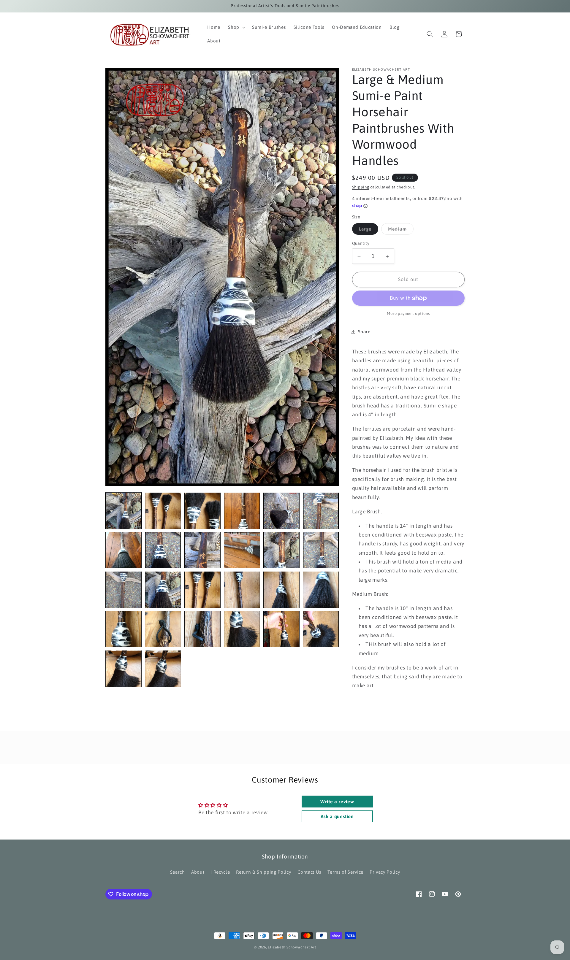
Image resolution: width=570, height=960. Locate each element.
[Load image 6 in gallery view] (321, 511)
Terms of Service (345, 872)
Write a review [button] (337, 801)
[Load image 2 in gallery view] (163, 511)
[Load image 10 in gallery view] (242, 550)
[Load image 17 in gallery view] (281, 590)
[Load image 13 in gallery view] (123, 590)
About (197, 872)
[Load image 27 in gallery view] (163, 668)
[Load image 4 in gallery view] (242, 511)
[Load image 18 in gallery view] (321, 590)
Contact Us (309, 872)
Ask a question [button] (337, 816)
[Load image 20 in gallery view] (163, 629)
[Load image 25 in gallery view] (321, 629)
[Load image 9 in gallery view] (202, 550)
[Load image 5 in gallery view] (281, 511)
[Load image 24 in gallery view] (281, 629)
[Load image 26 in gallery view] (123, 668)
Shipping (360, 187)
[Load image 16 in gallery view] (242, 590)
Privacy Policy (385, 872)
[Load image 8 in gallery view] (163, 550)
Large (369, 230)
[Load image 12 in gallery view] (321, 550)
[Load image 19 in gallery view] (123, 629)
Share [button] (364, 331)
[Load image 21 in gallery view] (202, 629)
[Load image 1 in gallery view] (123, 511)
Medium (401, 230)
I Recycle (220, 872)
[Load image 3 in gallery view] (202, 511)
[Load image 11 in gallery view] (281, 550)
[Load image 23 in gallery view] (242, 629)
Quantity (361, 243)
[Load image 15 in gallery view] (202, 590)
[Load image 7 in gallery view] (123, 550)
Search (177, 872)
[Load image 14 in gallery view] (163, 590)
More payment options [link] (408, 314)
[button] (236, 27)
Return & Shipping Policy (263, 872)
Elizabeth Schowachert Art (292, 947)
